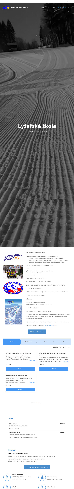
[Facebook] (67, 1)
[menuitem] (42, 7)
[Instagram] (69, 1)
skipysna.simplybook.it (51, 325)
